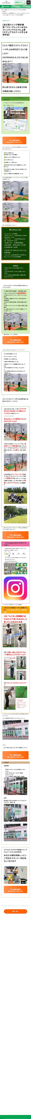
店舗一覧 (7, 9)
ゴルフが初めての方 (26, 1113)
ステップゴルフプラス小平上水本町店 (18, 9)
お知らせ (4, 11)
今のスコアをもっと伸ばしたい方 (24, 1117)
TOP (2, 9)
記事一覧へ (15, 911)
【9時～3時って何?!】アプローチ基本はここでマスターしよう (15, 653)
